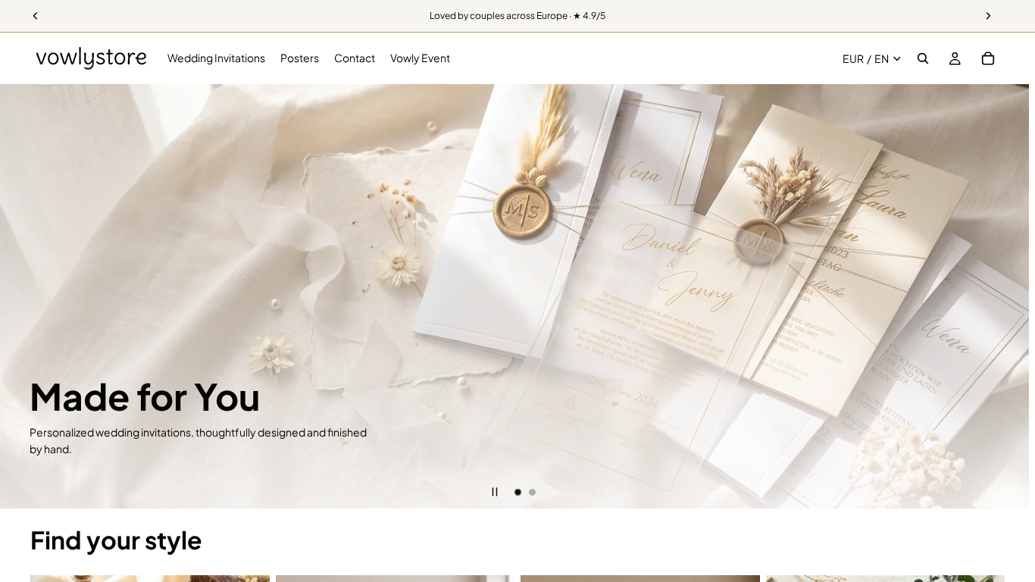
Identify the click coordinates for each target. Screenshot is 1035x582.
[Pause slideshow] (494, 491)
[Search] (923, 58)
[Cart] (988, 58)
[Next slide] (1012, 296)
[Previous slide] (22, 296)
